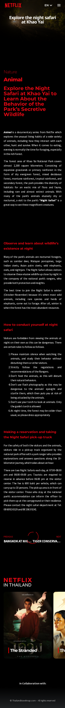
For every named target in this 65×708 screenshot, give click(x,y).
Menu (58, 5)
